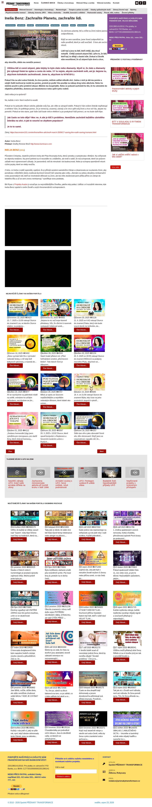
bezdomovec (82, 25)
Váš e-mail (59, 767)
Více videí (115, 167)
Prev (10, 451)
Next (102, 451)
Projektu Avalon (21, 184)
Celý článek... (18, 539)
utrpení (91, 25)
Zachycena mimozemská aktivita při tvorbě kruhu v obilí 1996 (40, 484)
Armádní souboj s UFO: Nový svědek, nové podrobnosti (63, 484)
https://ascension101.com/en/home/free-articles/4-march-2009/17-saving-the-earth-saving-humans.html (53, 132)
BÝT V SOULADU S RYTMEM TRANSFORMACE (126, 122)
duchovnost (55, 25)
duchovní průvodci (42, 25)
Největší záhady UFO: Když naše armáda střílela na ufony (16, 484)
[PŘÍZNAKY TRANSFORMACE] (18, 4)
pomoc (73, 25)
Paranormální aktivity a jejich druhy (125, 89)
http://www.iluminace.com (41, 144)
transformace (10, 25)
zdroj (22, 150)
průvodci (30, 25)
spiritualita (21, 25)
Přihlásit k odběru (63, 776)
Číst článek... (15, 330)
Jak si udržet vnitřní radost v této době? (125, 155)
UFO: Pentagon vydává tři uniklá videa (86, 483)
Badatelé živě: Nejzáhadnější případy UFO (109, 483)
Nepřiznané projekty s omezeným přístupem (131, 484)
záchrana (65, 25)
